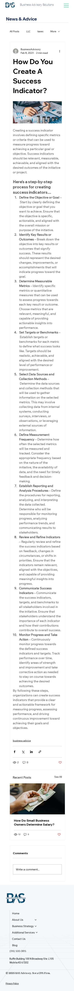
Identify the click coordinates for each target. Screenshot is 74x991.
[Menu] (66, 5)
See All (58, 776)
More (53, 31)
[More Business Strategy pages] (35, 926)
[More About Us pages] (35, 920)
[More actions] (60, 51)
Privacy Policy (12, 983)
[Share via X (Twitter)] (23, 751)
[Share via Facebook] (14, 751)
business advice (22, 740)
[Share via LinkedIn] (31, 751)
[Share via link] (39, 751)
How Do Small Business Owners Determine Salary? (34, 822)
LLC (28, 31)
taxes (40, 31)
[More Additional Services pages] (37, 932)
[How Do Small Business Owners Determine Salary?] (37, 798)
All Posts (14, 31)
